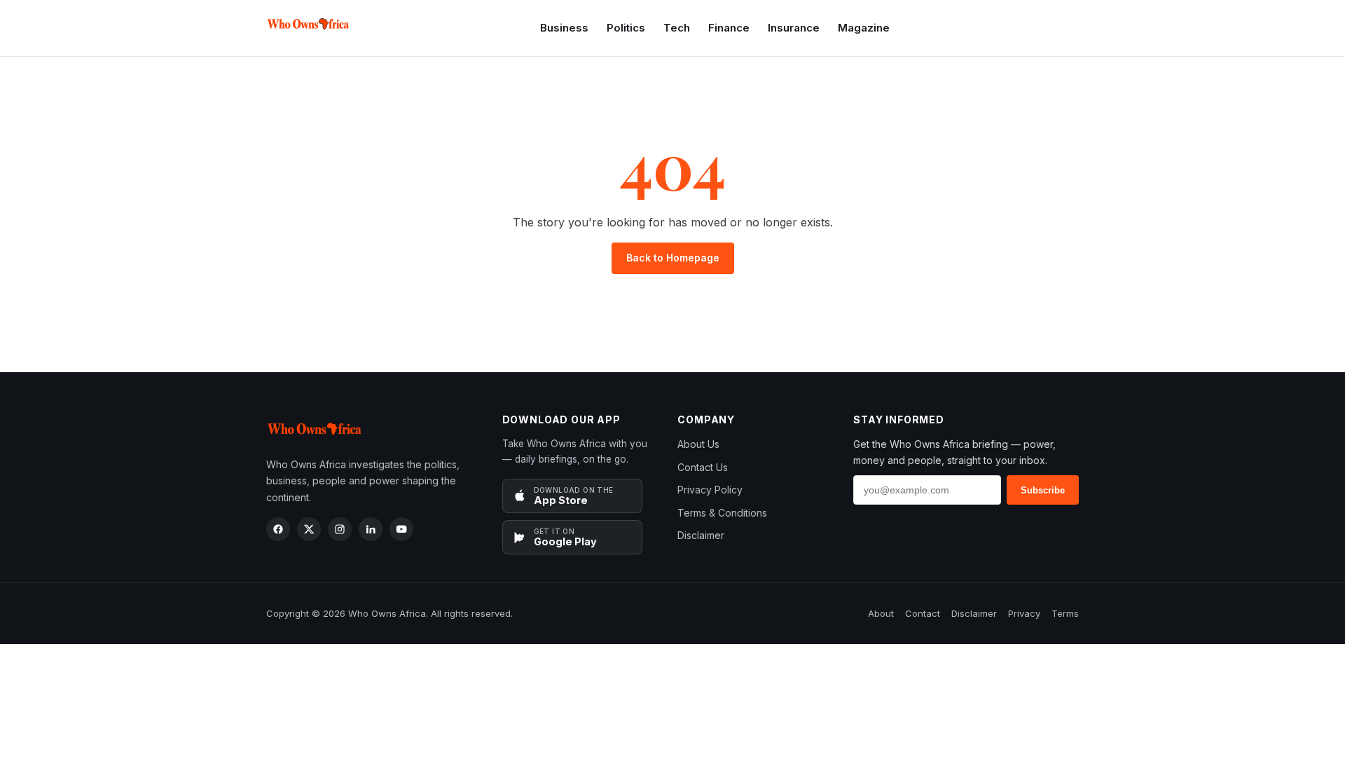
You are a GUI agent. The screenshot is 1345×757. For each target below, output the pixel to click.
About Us (698, 444)
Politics (626, 27)
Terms (1065, 613)
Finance (729, 27)
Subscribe (1043, 490)
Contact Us (702, 467)
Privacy (1024, 613)
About (881, 613)
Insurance (794, 27)
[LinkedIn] (370, 529)
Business (564, 27)
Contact (922, 613)
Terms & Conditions (722, 513)
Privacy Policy (710, 490)
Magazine (864, 27)
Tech (676, 27)
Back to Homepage (672, 258)
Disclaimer (700, 535)
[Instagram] (340, 529)
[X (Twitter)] (309, 529)
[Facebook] (278, 529)
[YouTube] (401, 529)
